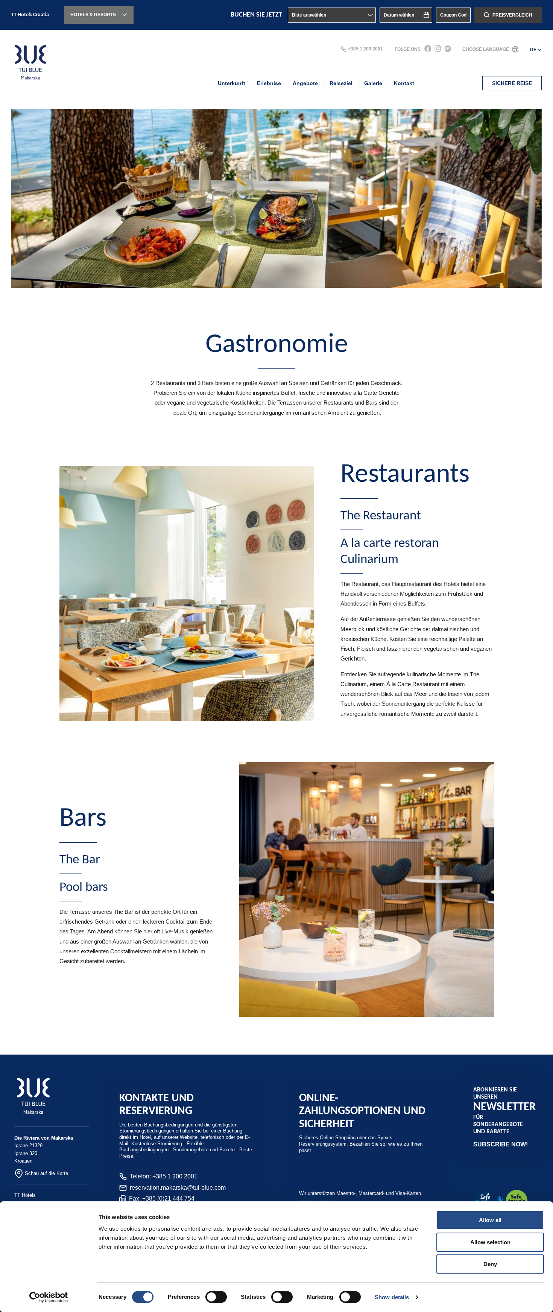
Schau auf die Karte (46, 1173)
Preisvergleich (512, 15)
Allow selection (490, 1242)
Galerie (373, 83)
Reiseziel (341, 83)
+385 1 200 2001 (365, 49)
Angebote (305, 83)
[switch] (216, 1297)
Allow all (490, 1220)
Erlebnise (269, 83)
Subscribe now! (500, 1144)
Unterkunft (231, 83)
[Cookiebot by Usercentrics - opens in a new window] (49, 1297)
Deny (490, 1264)
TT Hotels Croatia (30, 15)
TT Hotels (25, 1195)
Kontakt (404, 83)
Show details (392, 1297)
